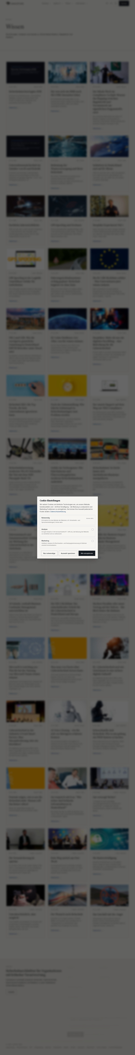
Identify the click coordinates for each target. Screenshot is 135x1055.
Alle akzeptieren (87, 553)
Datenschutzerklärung (58, 511)
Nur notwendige (49, 553)
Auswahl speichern (68, 553)
